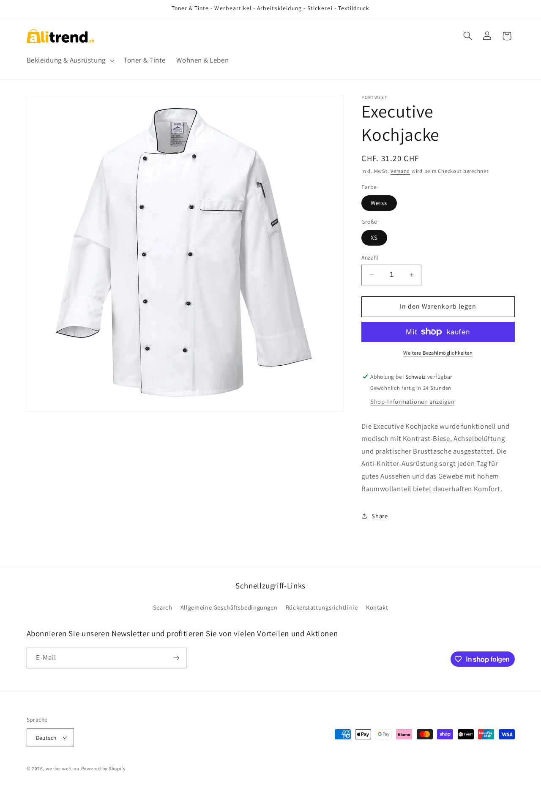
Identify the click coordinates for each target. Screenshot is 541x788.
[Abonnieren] (176, 658)
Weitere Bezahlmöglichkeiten (438, 352)
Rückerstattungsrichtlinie (322, 607)
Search (162, 607)
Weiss (379, 203)
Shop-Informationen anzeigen (412, 401)
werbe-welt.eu (62, 768)
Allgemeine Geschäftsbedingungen (229, 607)
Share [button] (380, 516)
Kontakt (377, 607)
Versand (400, 171)
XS (374, 237)
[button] (69, 61)
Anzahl (369, 257)
